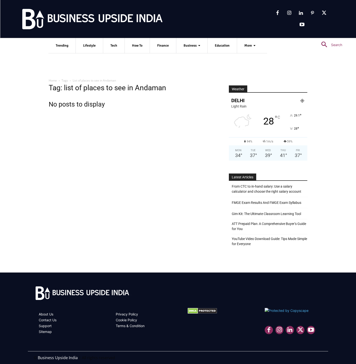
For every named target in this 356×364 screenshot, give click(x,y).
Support (45, 326)
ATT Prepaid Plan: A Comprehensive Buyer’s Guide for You (269, 226)
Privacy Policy (127, 314)
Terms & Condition (130, 326)
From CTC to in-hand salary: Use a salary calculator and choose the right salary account (266, 188)
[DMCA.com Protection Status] (202, 312)
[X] (324, 13)
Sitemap (45, 332)
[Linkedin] (300, 13)
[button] (329, 45)
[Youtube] (302, 24)
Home (53, 80)
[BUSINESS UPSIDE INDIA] (79, 20)
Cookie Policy (126, 320)
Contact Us (47, 320)
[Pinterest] (312, 13)
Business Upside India (58, 357)
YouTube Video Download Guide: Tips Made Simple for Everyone (269, 241)
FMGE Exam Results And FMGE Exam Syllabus (266, 203)
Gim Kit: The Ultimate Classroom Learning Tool (266, 214)
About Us (46, 314)
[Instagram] (289, 13)
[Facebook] (277, 13)
